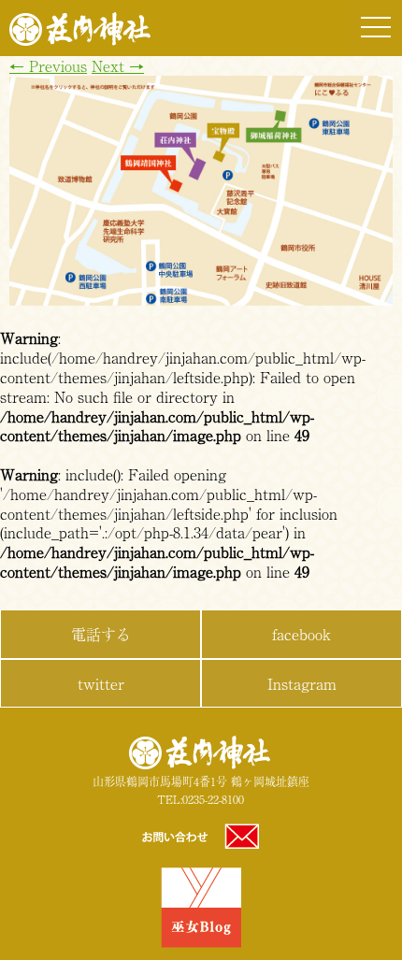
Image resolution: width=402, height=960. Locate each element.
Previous (48, 65)
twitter (101, 683)
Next (118, 65)
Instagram (302, 683)
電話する (101, 634)
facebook (301, 634)
